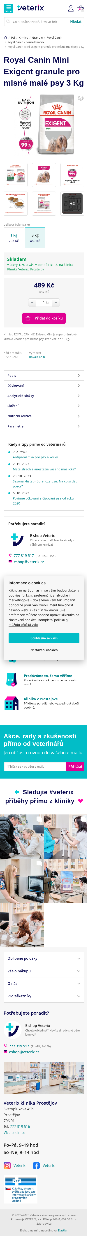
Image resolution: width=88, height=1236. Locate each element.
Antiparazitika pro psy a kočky (35, 457)
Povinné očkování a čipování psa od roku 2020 (43, 500)
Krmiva (23, 37)
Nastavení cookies (44, 650)
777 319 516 (20, 1126)
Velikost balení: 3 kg (17, 224)
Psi (13, 37)
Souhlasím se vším (44, 638)
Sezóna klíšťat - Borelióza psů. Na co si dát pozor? (45, 483)
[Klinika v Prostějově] (44, 703)
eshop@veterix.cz (29, 561)
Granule (37, 37)
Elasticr (62, 1230)
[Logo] (30, 8)
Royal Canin (54, 37)
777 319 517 (24, 555)
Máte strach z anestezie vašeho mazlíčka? (44, 469)
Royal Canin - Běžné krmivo (25, 42)
